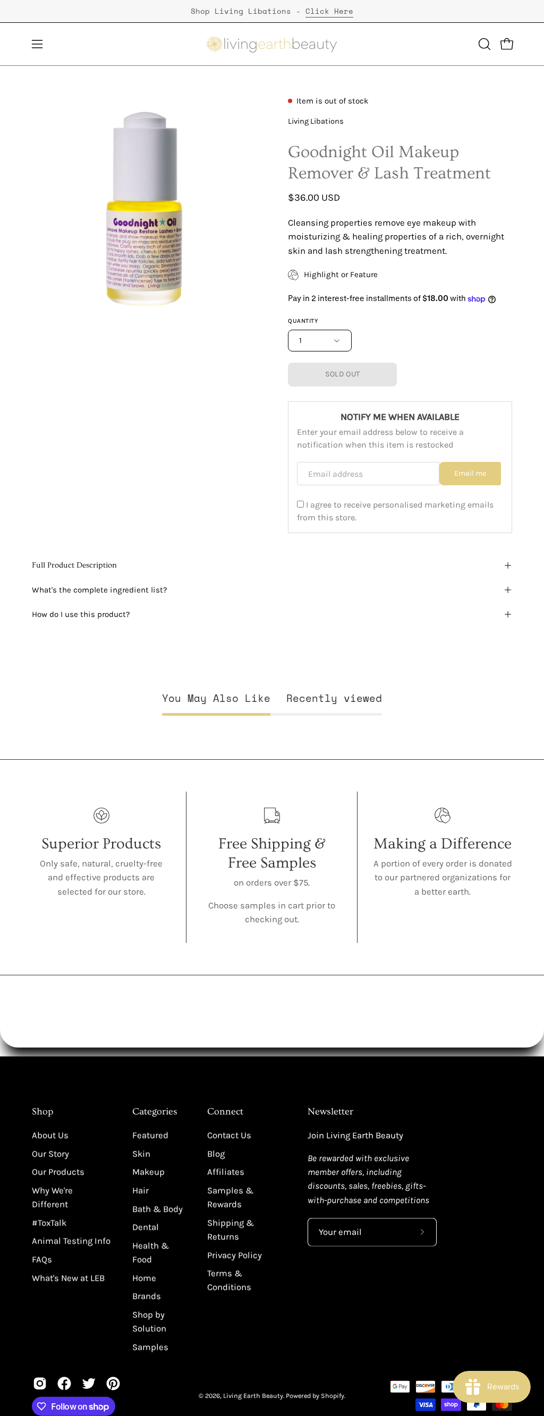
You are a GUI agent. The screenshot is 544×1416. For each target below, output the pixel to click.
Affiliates (225, 1172)
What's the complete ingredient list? (99, 590)
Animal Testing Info (71, 1241)
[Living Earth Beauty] (272, 44)
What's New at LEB (68, 1278)
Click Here (329, 10)
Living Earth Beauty (253, 1396)
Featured (150, 1135)
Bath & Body (157, 1209)
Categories (154, 1111)
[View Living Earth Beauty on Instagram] (40, 1384)
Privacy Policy (234, 1255)
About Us (50, 1135)
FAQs (42, 1260)
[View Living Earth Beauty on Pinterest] (113, 1384)
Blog (216, 1153)
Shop (42, 1111)
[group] (272, 11)
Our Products (58, 1172)
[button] (483, 44)
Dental (145, 1227)
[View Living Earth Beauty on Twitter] (89, 1384)
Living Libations (316, 121)
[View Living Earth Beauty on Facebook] (64, 1384)
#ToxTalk (49, 1222)
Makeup (148, 1172)
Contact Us (229, 1135)
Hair (140, 1191)
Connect (225, 1111)
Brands (146, 1296)
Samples (150, 1347)
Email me (470, 473)
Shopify (332, 1396)
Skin (141, 1153)
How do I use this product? (81, 614)
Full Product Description (74, 565)
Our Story (50, 1153)
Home (144, 1278)
